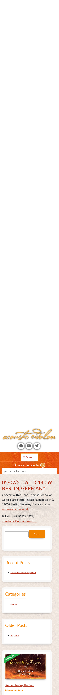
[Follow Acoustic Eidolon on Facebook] (21, 445)
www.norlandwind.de (15, 509)
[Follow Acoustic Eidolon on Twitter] (36, 445)
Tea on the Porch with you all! (23, 572)
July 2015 (14, 635)
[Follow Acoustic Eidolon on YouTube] (29, 445)
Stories (13, 604)
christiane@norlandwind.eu (19, 521)
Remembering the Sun (19, 685)
